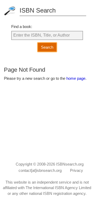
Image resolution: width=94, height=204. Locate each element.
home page (75, 78)
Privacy (76, 170)
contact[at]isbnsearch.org (40, 170)
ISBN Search (38, 10)
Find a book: (21, 26)
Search (47, 47)
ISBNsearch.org (70, 164)
